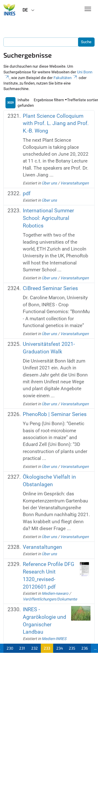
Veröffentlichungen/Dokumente (50, 599)
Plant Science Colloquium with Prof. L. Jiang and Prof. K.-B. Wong (56, 123)
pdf (27, 193)
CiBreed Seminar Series (50, 288)
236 (84, 648)
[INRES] (9, 9)
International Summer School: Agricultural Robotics (48, 218)
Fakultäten (63, 77)
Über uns (49, 183)
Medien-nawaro (55, 593)
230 (10, 648)
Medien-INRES (54, 638)
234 (59, 648)
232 (34, 648)
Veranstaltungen (74, 183)
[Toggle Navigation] (88, 9)
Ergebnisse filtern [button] (49, 100)
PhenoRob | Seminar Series (55, 414)
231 (22, 648)
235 (72, 648)
